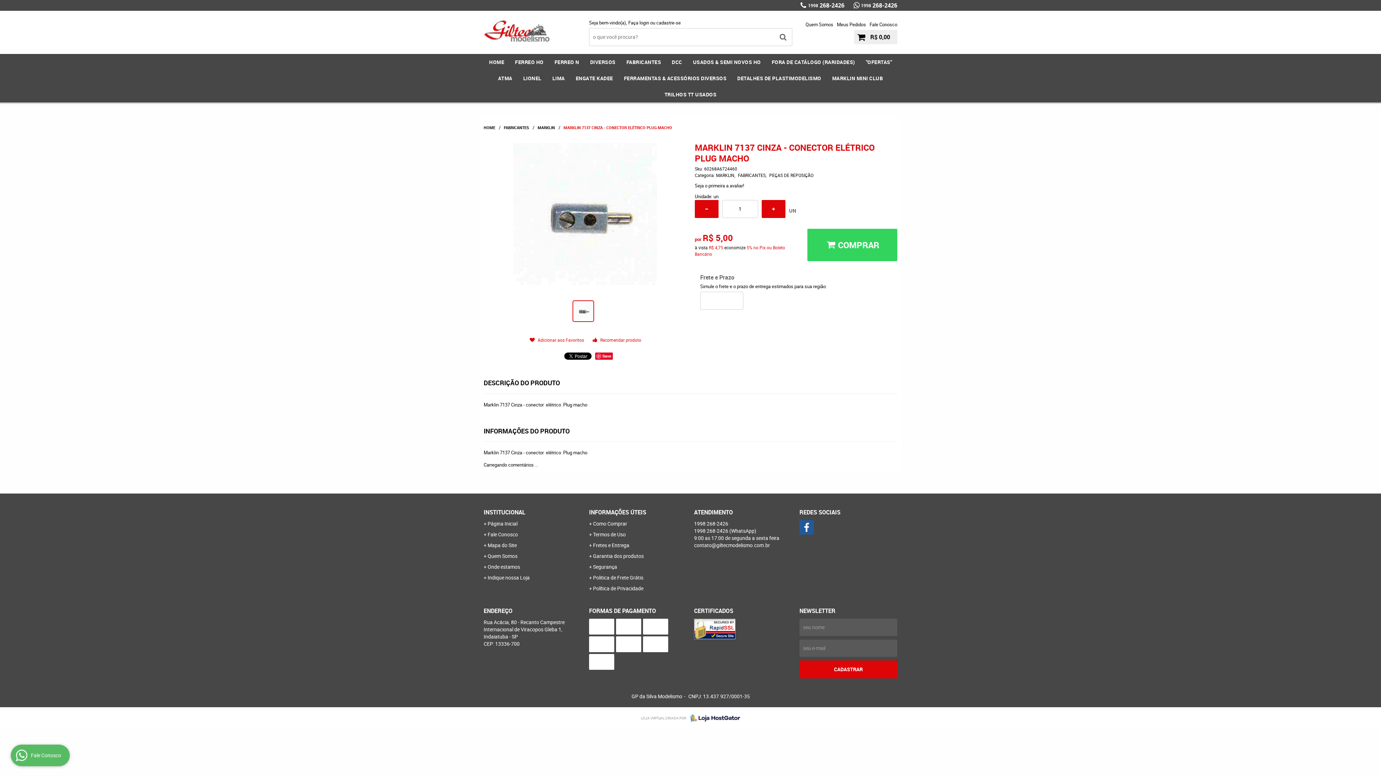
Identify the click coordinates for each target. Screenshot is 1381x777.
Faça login (638, 22)
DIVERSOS (603, 62)
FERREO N (567, 62)
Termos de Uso (609, 534)
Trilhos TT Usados (691, 94)
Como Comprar (610, 523)
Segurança (605, 566)
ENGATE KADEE (594, 78)
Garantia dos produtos (618, 556)
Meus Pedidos (851, 24)
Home (496, 62)
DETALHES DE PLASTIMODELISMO (779, 78)
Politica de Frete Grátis (618, 577)
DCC (677, 62)
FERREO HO (529, 62)
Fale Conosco (883, 24)
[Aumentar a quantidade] (773, 209)
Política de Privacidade (618, 588)
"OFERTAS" (879, 62)
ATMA (505, 78)
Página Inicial (503, 523)
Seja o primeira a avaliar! (719, 185)
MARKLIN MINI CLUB (857, 78)
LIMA (558, 78)
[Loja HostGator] (713, 718)
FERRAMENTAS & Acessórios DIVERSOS (675, 78)
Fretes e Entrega (611, 545)
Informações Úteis (617, 512)
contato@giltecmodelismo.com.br (732, 545)
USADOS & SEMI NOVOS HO (727, 62)
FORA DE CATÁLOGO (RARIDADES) (813, 62)
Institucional (504, 512)
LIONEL (532, 78)
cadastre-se (668, 22)
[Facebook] (806, 527)
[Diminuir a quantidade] (707, 209)
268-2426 (826, 5)
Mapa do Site (502, 545)
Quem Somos (819, 24)
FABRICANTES (643, 62)
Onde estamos (504, 566)
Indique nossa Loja (509, 577)
